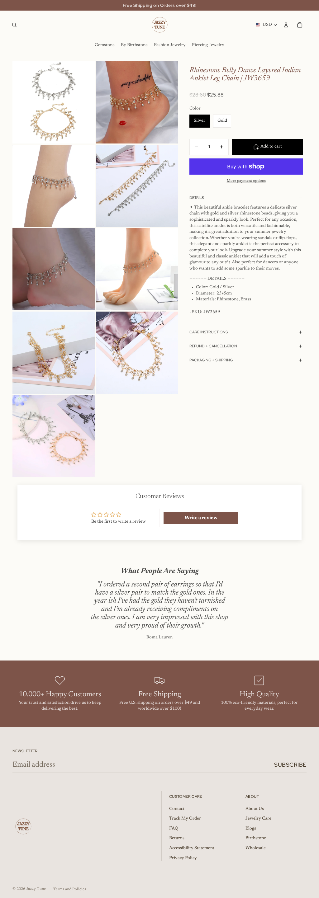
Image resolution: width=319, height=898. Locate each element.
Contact (176, 809)
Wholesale (255, 848)
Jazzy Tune (36, 889)
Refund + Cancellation (213, 346)
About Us (254, 809)
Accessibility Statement (191, 848)
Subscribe (290, 764)
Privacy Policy (183, 858)
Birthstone (255, 838)
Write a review (200, 517)
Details (196, 197)
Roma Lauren (159, 637)
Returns (176, 838)
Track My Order (185, 818)
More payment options (246, 181)
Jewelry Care (258, 818)
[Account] (286, 25)
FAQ (173, 828)
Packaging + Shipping (211, 360)
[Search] (14, 25)
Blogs (250, 828)
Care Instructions (208, 332)
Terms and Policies (69, 889)
